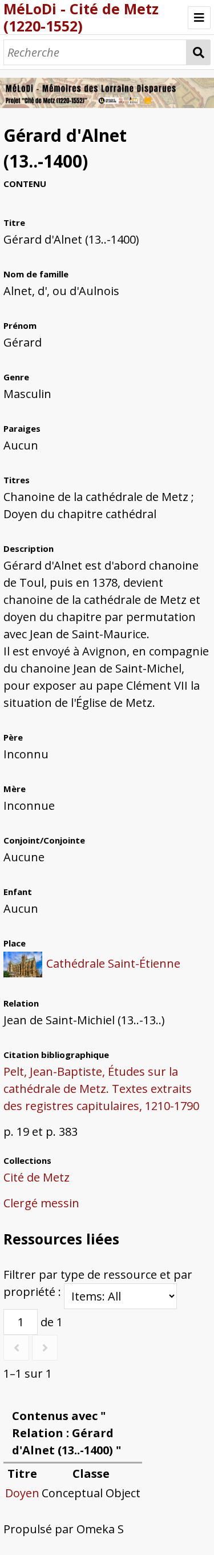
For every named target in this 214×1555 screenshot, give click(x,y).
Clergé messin (41, 1203)
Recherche (198, 52)
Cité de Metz (36, 1177)
